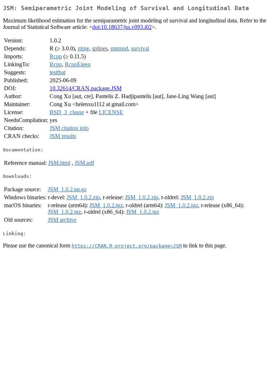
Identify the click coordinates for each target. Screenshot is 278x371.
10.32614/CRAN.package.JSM (86, 88)
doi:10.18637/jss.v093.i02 (122, 27)
